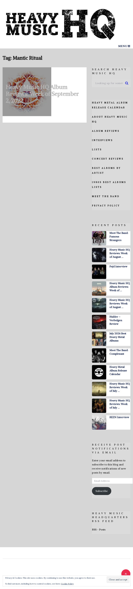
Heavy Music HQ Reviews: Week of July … (119, 387)
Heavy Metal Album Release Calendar (118, 370)
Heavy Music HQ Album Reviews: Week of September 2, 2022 (42, 93)
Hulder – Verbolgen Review (115, 320)
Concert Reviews (108, 158)
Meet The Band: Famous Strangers (118, 236)
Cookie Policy (67, 583)
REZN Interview (119, 417)
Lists (97, 149)
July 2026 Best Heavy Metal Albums (117, 337)
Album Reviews (106, 131)
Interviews (102, 140)
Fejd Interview (118, 266)
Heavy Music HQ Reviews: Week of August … (119, 253)
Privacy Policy (106, 205)
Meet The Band (106, 196)
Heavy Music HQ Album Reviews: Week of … (119, 286)
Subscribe (102, 491)
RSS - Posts (98, 529)
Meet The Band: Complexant (118, 351)
